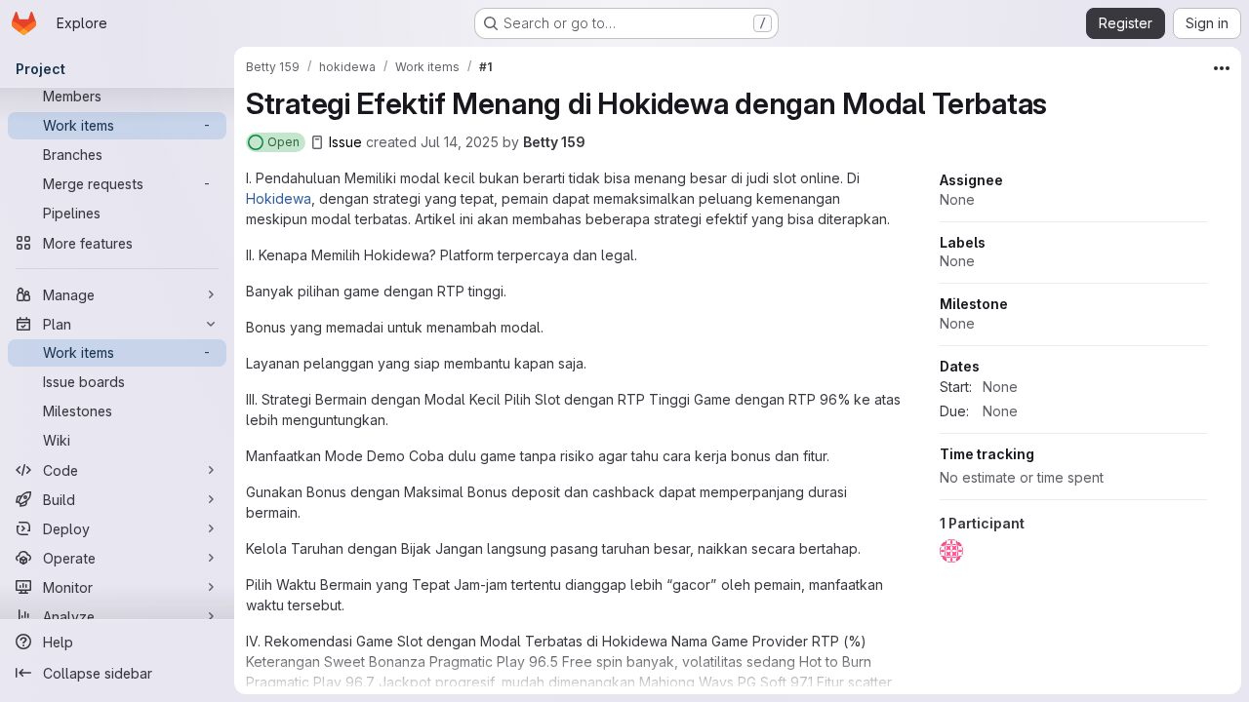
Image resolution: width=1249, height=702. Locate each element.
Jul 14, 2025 (460, 142)
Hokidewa (278, 198)
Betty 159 (554, 142)
